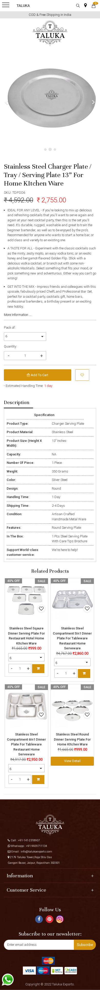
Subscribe (85, 945)
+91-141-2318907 (29, 840)
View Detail (72, 761)
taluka (23, 6)
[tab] (18, 402)
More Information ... (17, 315)
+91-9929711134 (36, 846)
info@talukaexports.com (36, 851)
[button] (7, 102)
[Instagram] (60, 921)
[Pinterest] (50, 920)
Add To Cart (39, 375)
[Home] (50, 33)
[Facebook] (39, 920)
